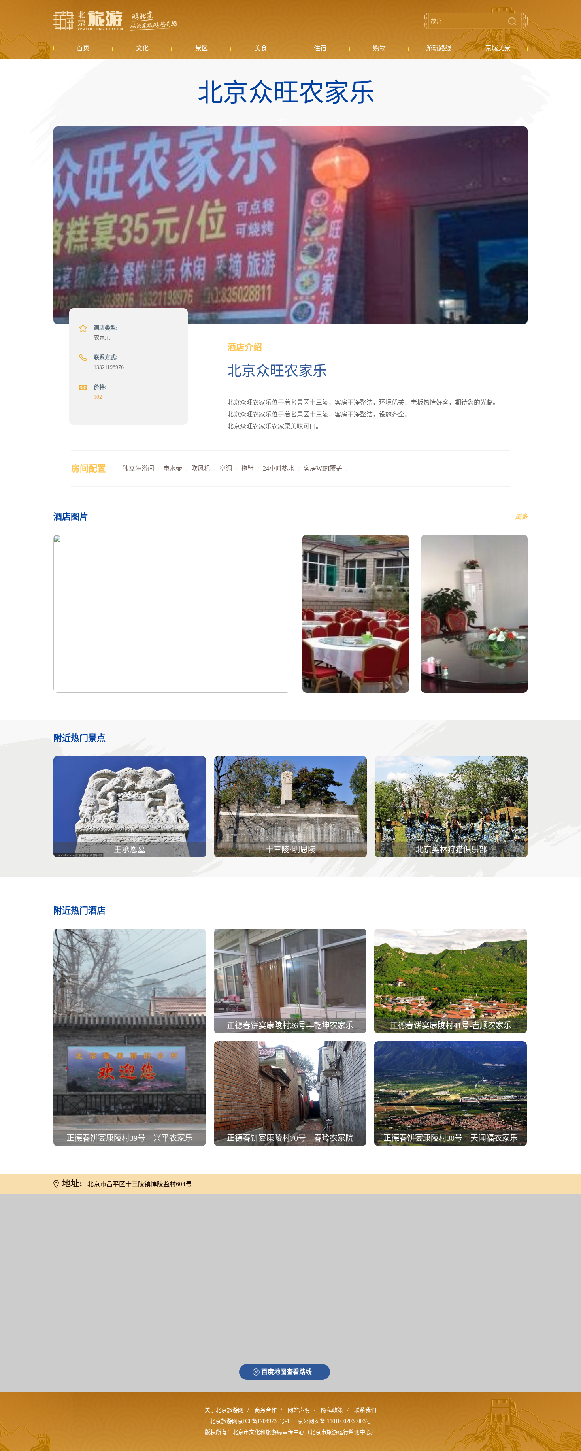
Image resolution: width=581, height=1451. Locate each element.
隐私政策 (332, 1410)
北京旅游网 (115, 21)
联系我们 (365, 1410)
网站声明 (299, 1410)
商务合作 (266, 1410)
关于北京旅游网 (224, 1410)
